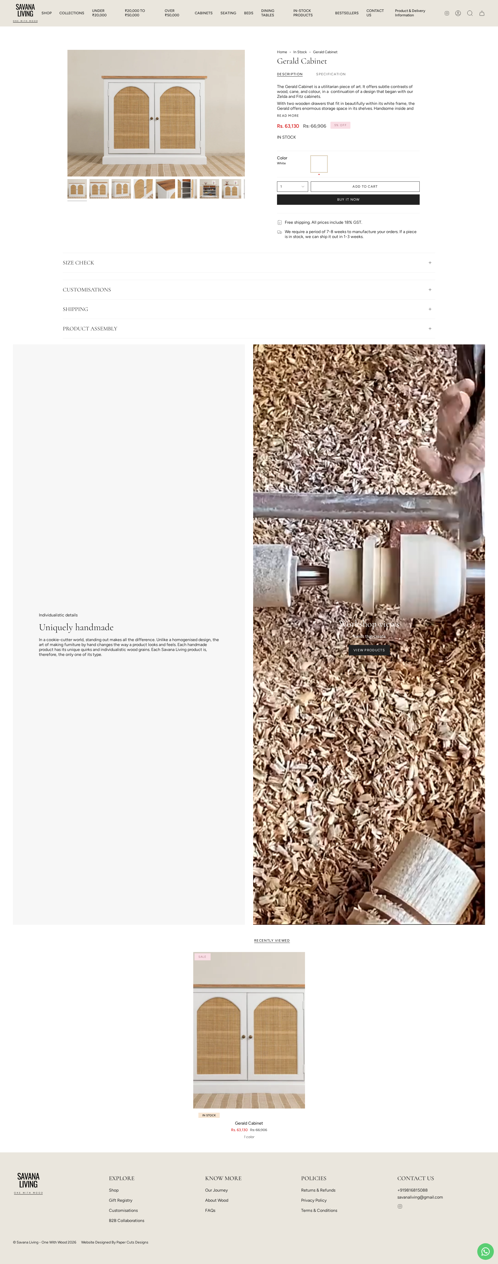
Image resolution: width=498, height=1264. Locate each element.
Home (282, 52)
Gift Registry (120, 1200)
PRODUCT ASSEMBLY (90, 328)
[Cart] (482, 13)
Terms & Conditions (319, 1210)
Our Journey (216, 1190)
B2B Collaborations (126, 1220)
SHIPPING (75, 309)
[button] (47, 13)
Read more (288, 116)
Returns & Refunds (318, 1190)
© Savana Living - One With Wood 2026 (44, 1242)
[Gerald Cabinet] (249, 1030)
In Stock (300, 52)
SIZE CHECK (78, 262)
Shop (114, 1190)
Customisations (123, 1210)
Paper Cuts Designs (132, 1242)
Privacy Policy (314, 1200)
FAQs (210, 1210)
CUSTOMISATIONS (87, 289)
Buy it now (348, 199)
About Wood (216, 1200)
